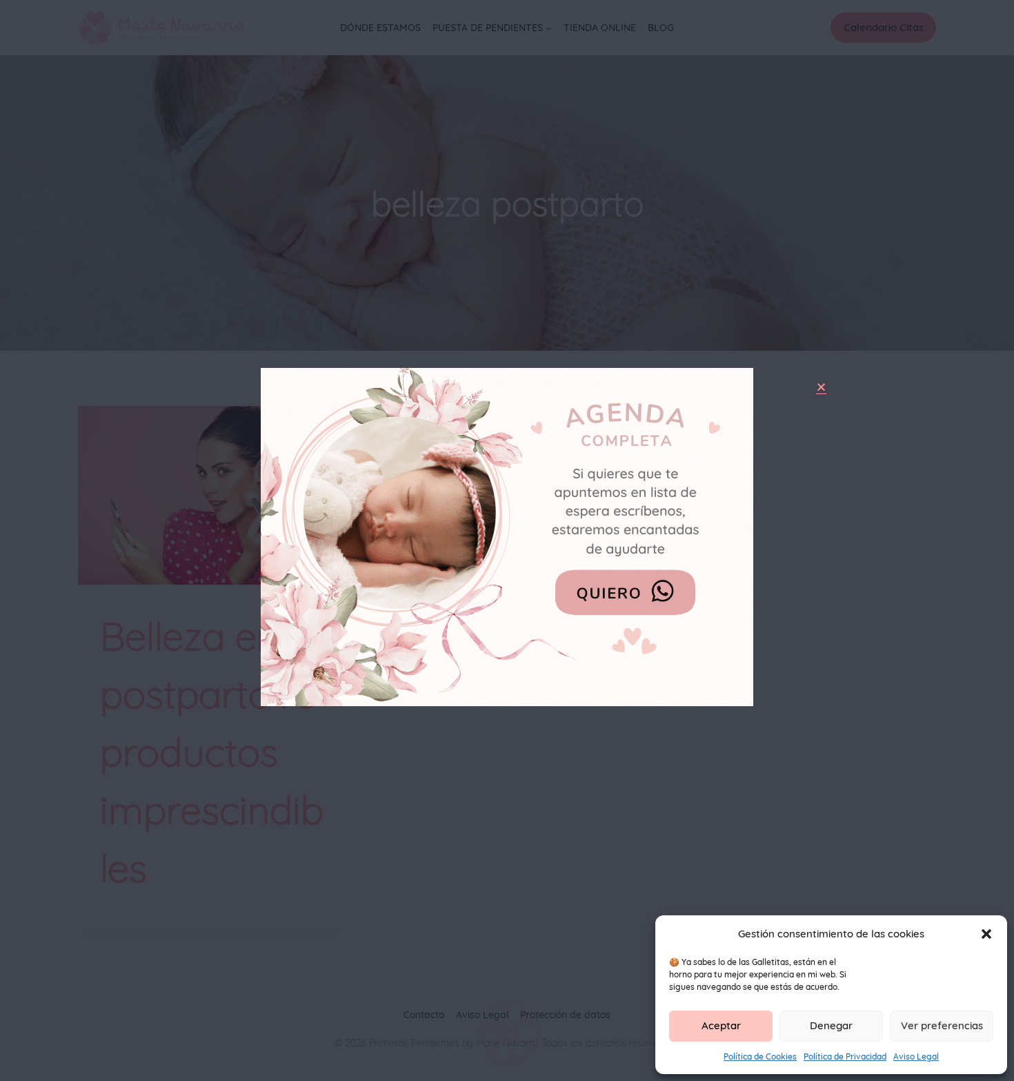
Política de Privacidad (845, 1056)
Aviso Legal (916, 1056)
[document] (507, 540)
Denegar (831, 1025)
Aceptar (721, 1025)
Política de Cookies (760, 1056)
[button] (986, 934)
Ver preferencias (942, 1025)
